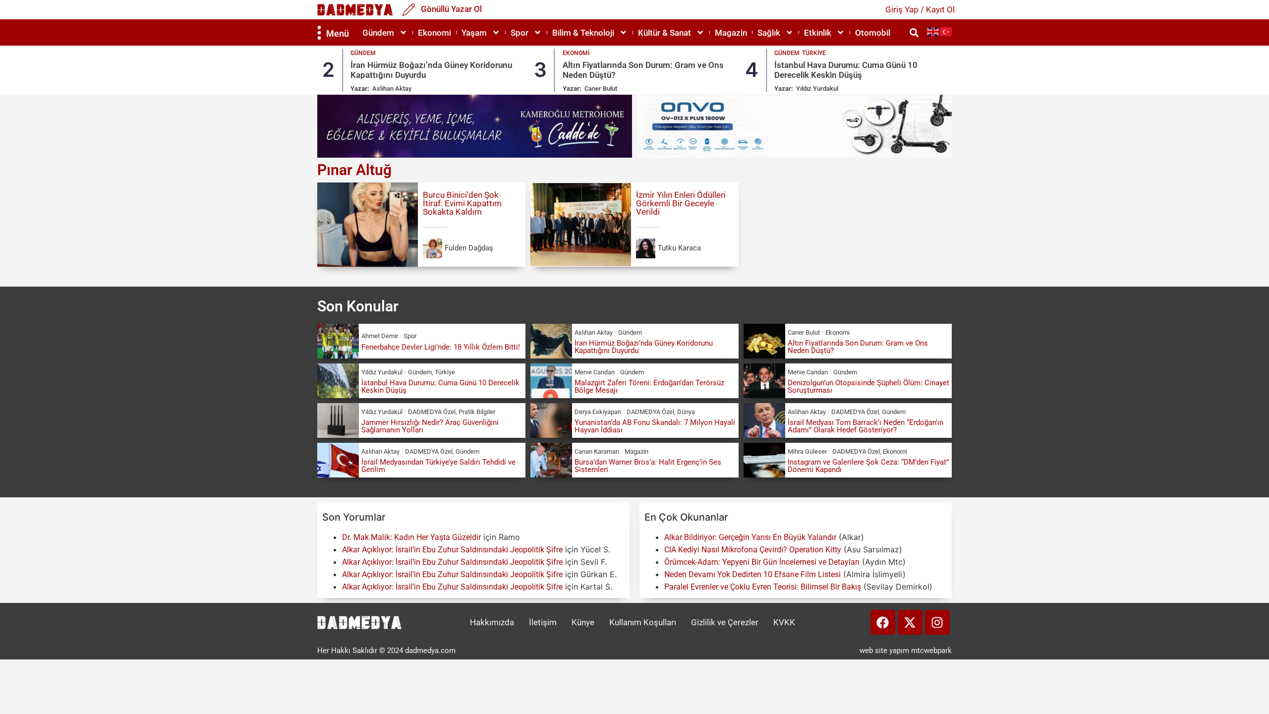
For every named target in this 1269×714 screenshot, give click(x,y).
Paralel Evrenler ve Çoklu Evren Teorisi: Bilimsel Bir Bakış (762, 587)
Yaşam (474, 33)
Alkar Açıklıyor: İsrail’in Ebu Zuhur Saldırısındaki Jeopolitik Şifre (452, 549)
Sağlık (768, 33)
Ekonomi (434, 33)
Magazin (731, 33)
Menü (337, 33)
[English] (933, 31)
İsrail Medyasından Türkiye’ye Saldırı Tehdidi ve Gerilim (438, 466)
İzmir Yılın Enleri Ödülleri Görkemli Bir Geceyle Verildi (681, 203)
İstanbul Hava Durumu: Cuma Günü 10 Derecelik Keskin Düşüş (846, 70)
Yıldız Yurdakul (817, 88)
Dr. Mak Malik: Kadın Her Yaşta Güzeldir (411, 537)
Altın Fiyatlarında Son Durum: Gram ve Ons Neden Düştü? (858, 347)
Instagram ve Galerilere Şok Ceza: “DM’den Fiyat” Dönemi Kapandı (868, 466)
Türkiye (814, 53)
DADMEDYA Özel (432, 412)
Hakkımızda (492, 622)
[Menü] (319, 33)
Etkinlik (817, 33)
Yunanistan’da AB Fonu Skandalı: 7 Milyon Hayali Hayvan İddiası (655, 426)
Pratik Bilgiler (477, 412)
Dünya (686, 412)
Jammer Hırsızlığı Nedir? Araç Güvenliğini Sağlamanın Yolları (430, 426)
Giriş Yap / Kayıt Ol (920, 9)
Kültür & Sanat (664, 33)
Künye (583, 622)
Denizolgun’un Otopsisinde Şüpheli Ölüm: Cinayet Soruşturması (868, 386)
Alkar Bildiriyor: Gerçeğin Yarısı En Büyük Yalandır (750, 537)
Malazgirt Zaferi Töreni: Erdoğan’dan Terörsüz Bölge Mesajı (649, 386)
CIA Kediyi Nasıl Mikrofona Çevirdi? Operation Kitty (752, 549)
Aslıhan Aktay (391, 88)
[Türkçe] (946, 31)
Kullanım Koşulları (642, 622)
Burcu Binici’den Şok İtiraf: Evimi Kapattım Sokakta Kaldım (462, 203)
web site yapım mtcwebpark (906, 650)
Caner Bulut (600, 88)
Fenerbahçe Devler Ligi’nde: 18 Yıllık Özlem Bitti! (440, 347)
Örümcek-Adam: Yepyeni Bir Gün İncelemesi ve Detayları (762, 562)
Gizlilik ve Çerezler (724, 622)
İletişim (543, 622)
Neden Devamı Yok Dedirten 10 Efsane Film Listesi (752, 574)
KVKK (784, 622)
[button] (914, 32)
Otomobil (872, 33)
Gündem (378, 33)
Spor (519, 33)
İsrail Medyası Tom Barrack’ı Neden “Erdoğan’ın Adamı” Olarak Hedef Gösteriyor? (865, 426)
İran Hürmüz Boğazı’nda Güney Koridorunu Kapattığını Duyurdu (644, 347)
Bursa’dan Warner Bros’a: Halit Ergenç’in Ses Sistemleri (648, 466)
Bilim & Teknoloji (583, 33)
